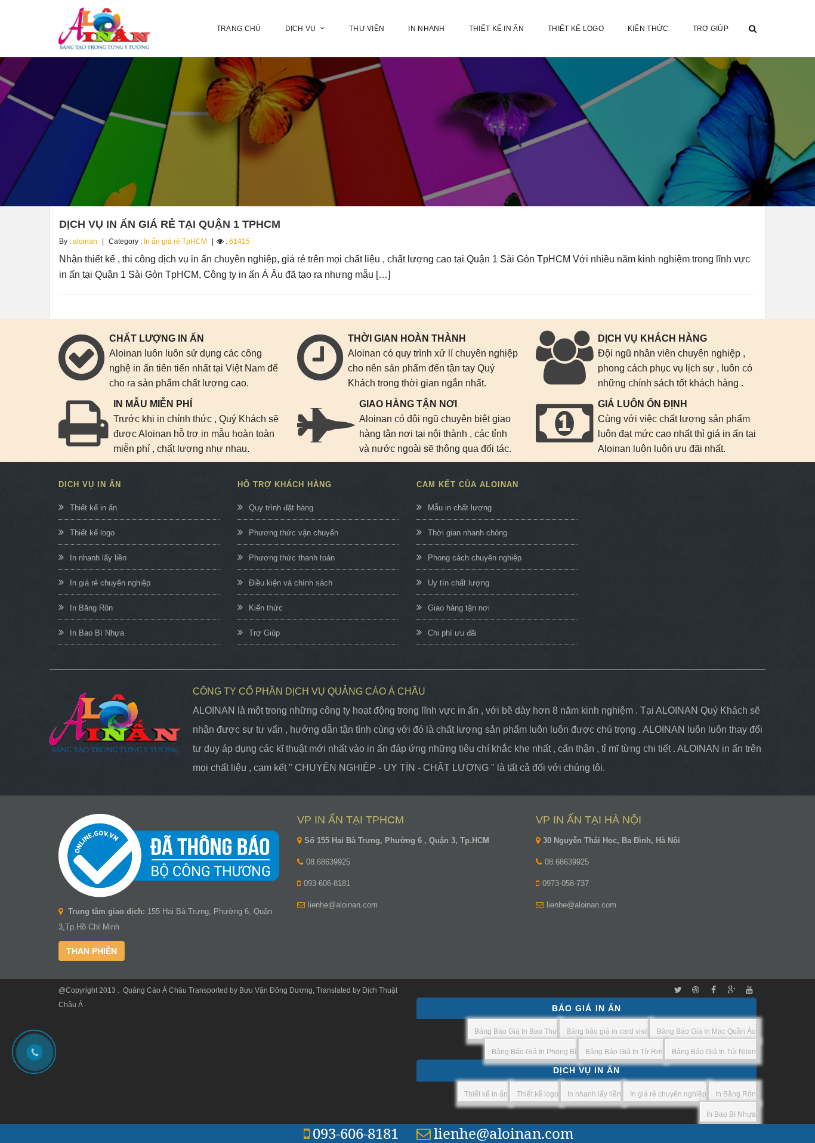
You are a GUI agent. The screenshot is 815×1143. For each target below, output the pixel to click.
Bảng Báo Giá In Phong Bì (534, 1052)
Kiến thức (266, 607)
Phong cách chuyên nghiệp (474, 557)
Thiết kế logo (92, 532)
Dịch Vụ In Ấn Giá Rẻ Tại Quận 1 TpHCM (169, 224)
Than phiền (91, 951)
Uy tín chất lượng (458, 582)
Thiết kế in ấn (93, 507)
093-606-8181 (327, 883)
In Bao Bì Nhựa (97, 632)
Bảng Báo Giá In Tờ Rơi (624, 1052)
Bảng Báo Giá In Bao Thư (515, 1031)
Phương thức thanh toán (292, 557)
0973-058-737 (565, 883)
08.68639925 (328, 861)
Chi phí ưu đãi (452, 632)
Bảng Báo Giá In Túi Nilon (714, 1052)
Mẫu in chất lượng (460, 507)
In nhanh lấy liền (98, 557)
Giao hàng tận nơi (459, 607)
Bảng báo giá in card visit (607, 1031)
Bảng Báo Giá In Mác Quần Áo (706, 1031)
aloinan (85, 241)
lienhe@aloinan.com (343, 904)
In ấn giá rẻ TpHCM (175, 241)
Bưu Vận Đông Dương (275, 990)
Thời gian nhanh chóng (467, 532)
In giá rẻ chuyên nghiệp (110, 582)
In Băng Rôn (91, 607)
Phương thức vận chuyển (293, 532)
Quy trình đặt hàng (281, 507)
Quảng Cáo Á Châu (155, 990)
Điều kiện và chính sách (290, 582)
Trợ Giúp (264, 632)
